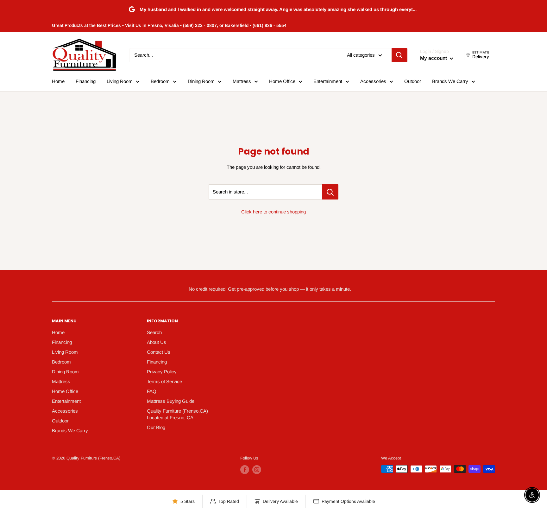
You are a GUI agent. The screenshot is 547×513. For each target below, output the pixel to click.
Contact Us (158, 352)
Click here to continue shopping (273, 211)
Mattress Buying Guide (170, 401)
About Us (156, 342)
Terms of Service (164, 381)
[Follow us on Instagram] (256, 469)
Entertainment (327, 81)
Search (154, 332)
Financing (86, 81)
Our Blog (156, 427)
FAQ (151, 391)
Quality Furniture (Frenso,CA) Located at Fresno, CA (177, 414)
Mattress (242, 81)
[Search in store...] (330, 192)
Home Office (282, 81)
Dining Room (201, 81)
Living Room (120, 81)
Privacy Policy (162, 371)
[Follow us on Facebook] (244, 469)
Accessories (373, 81)
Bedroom (160, 81)
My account (434, 58)
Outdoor (412, 81)
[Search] (399, 55)
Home (58, 81)
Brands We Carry (450, 81)
